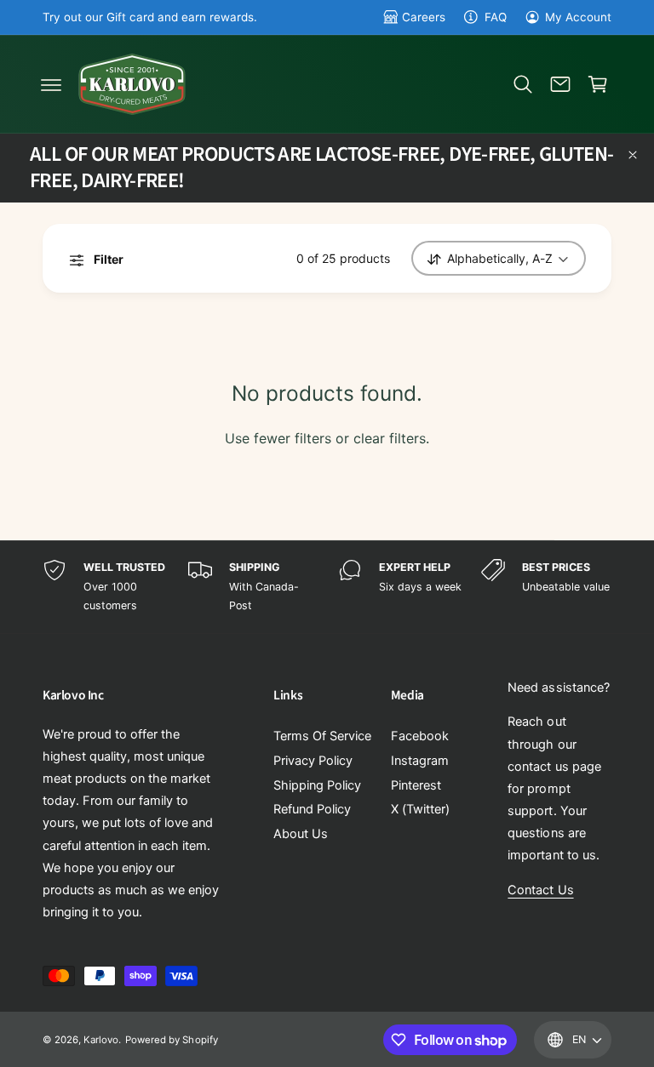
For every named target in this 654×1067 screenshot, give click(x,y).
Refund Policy (312, 809)
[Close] (632, 155)
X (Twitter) (420, 809)
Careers (423, 17)
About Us (300, 834)
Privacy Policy (313, 760)
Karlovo (100, 1040)
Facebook (420, 736)
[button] (51, 84)
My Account (578, 17)
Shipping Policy (317, 785)
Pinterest (416, 785)
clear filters (389, 438)
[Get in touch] (560, 84)
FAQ (495, 17)
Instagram (420, 760)
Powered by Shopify (171, 1040)
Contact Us (540, 890)
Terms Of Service (322, 736)
